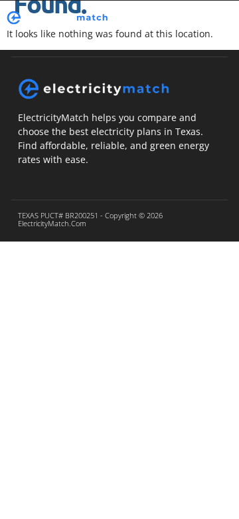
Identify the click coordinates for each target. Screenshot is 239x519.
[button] (191, 17)
